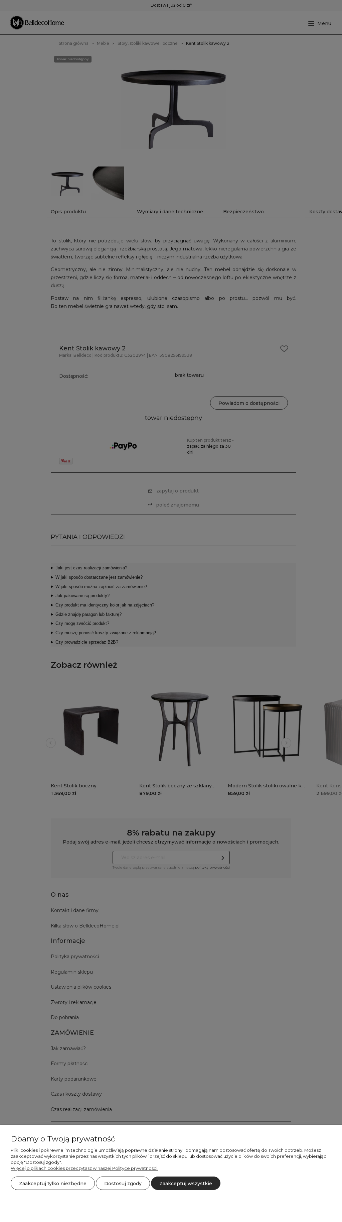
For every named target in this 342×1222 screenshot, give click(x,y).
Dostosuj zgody (123, 1184)
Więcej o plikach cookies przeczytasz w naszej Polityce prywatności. (84, 1168)
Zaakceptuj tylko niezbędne (53, 1184)
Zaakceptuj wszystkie (185, 1184)
